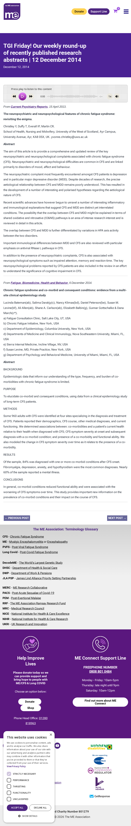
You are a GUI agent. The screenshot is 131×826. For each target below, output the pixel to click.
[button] (29, 816)
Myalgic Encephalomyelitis (26, 541)
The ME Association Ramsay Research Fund (38, 603)
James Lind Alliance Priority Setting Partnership (46, 578)
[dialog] (29, 777)
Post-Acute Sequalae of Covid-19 (33, 593)
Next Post (117, 518)
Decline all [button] (40, 807)
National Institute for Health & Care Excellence (40, 613)
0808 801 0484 (100, 671)
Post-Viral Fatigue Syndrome (30, 547)
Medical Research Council (27, 608)
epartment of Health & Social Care (35, 567)
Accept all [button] (17, 807)
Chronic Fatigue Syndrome (27, 536)
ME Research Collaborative (30, 587)
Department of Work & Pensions (31, 573)
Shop (30, 708)
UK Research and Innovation (29, 624)
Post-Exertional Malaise (26, 598)
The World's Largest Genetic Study (41, 562)
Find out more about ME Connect (100, 702)
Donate (79, 11)
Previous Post (17, 518)
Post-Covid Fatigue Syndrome (39, 552)
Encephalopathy (57, 541)
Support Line (99, 11)
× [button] (50, 735)
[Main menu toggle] (126, 11)
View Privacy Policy (16, 766)
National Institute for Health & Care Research (40, 619)
